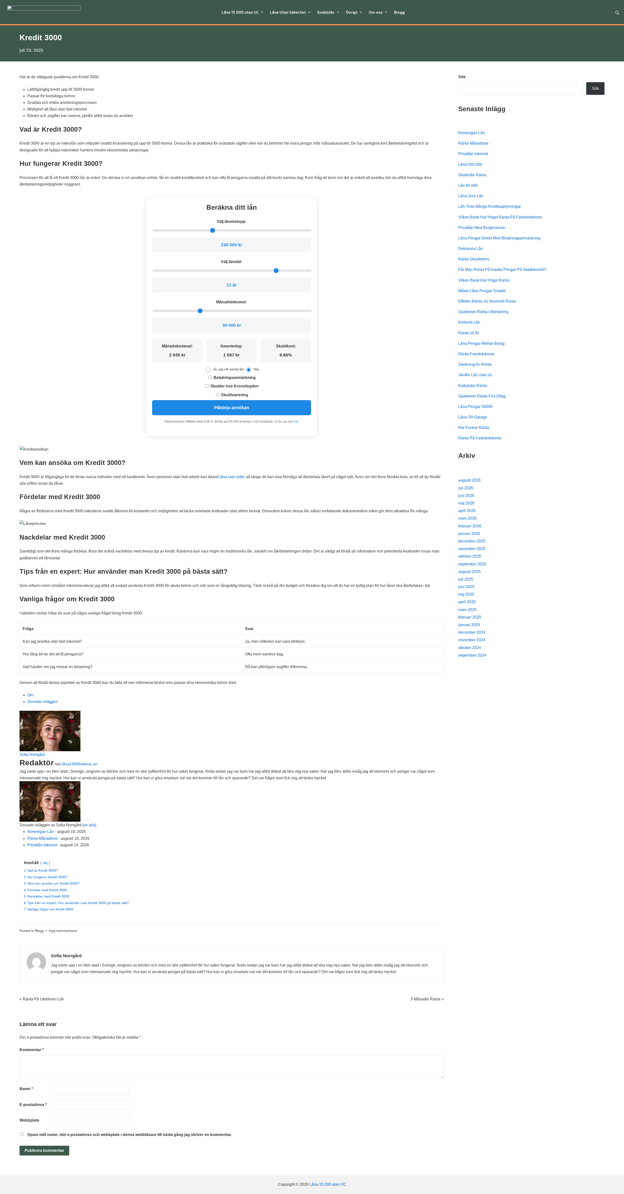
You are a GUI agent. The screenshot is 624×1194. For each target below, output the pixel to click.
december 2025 (471, 541)
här (296, 421)
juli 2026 (465, 488)
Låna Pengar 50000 (475, 407)
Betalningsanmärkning (234, 377)
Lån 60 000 (468, 185)
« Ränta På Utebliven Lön (42, 999)
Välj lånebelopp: (231, 221)
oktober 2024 (469, 648)
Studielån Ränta (472, 175)
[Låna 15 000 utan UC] (43, 12)
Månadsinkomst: (231, 302)
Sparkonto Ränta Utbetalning (483, 312)
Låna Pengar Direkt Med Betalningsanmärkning (499, 238)
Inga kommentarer (63, 931)
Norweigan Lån (40, 831)
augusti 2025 (469, 572)
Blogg (39, 931)
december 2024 (471, 632)
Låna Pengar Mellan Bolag (481, 343)
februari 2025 (469, 617)
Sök (462, 77)
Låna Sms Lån (470, 196)
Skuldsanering (234, 395)
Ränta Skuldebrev (473, 259)
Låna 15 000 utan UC (327, 1184)
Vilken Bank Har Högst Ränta (483, 280)
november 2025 (471, 549)
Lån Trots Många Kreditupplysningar (489, 206)
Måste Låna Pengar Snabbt (482, 291)
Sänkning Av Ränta (475, 364)
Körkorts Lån (469, 322)
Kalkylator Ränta (472, 386)
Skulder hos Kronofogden (234, 386)
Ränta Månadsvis (42, 838)
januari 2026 (469, 534)
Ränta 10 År (468, 333)
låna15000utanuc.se (79, 764)
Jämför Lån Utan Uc (475, 375)
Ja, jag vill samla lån (228, 369)
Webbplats (29, 1120)
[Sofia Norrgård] (50, 731)
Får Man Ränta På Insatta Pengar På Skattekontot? (502, 269)
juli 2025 (465, 579)
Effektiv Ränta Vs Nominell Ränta (487, 301)
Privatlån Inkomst (42, 845)
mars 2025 (467, 610)
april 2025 (467, 602)
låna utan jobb (232, 477)
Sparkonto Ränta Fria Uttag (482, 396)
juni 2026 (466, 495)
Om (30, 695)
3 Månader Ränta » (427, 999)
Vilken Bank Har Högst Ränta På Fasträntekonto (500, 217)
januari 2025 (469, 625)
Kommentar (32, 1050)
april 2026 (467, 511)
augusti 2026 (469, 480)
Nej (256, 369)
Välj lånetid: (231, 262)
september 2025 (472, 564)
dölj (45, 863)
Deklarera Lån (470, 249)
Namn (26, 1089)
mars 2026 (467, 518)
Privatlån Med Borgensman (481, 228)
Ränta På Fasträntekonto (479, 438)
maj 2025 (466, 594)
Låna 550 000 (470, 164)
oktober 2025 (469, 556)
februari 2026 (469, 526)
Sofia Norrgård (32, 754)
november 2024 (471, 640)
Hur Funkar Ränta (473, 427)
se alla (89, 825)
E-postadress (33, 1105)
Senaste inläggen (42, 702)
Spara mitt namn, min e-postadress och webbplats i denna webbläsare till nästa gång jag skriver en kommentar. (129, 1135)
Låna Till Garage (472, 417)
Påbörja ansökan (231, 407)
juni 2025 (466, 587)
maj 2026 (466, 503)
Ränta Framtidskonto (476, 354)
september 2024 (472, 655)
